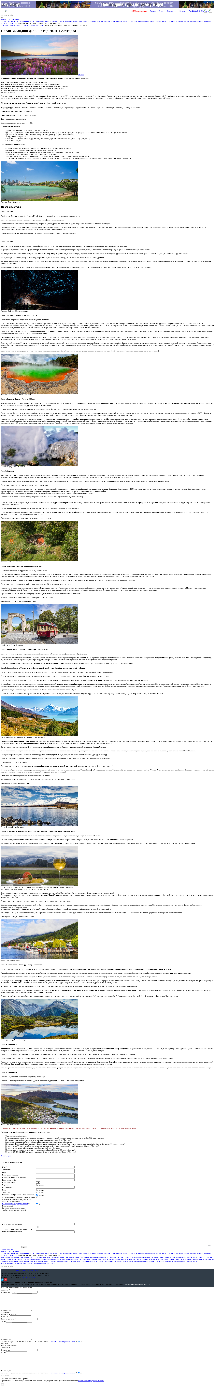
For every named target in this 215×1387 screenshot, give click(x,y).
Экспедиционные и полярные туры (67, 1261)
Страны (153, 11)
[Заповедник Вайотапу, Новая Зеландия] (39, 393)
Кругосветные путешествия (153, 1261)
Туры (161, 11)
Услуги (3, 1263)
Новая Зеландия (16, 25)
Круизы (139, 1257)
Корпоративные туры (107, 1257)
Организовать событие (126, 1259)
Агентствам (193, 11)
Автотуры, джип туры (175, 1259)
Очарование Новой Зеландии (46, 21)
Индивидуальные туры (59, 1257)
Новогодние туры (43, 1257)
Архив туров (192, 1261)
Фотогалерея (6, 1156)
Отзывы (182, 11)
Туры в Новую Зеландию (10, 19)
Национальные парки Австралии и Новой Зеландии (163, 21)
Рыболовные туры (26, 1261)
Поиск (17, 1270)
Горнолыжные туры (109, 1259)
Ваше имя (5, 1290)
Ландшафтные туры (103, 1261)
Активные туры (95, 1259)
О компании (171, 11)
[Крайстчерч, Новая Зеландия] (39, 644)
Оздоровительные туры (10, 1261)
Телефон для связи (8, 1292)
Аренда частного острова (145, 1259)
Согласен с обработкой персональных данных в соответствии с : (39, 1342)
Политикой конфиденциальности (15, 1204)
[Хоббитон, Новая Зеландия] (39, 560)
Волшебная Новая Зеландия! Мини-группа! (17, 21)
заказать (81, 75)
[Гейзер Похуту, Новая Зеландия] (39, 465)
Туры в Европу (161, 1259)
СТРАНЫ (4, 25)
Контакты (205, 11)
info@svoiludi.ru (29, 1277)
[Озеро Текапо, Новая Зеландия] (39, 825)
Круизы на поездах (185, 1257)
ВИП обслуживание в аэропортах (42, 1263)
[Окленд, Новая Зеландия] (39, 200)
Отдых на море (129, 1257)
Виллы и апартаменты (119, 1261)
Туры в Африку (12, 1259)
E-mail (3, 1321)
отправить (5, 1375)
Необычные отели (136, 1261)
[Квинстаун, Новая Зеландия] (39, 959)
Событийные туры (88, 1261)
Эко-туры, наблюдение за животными (199, 1259)
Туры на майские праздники (176, 1261)
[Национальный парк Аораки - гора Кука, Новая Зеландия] (39, 736)
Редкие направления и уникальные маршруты (160, 1257)
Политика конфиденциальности (137, 1284)
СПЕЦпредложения (139, 11)
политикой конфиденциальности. (91, 1381)
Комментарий (6, 1310)
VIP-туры (120, 1257)
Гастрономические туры (49, 1259)
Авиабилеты (11, 1263)
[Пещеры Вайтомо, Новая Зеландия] (39, 309)
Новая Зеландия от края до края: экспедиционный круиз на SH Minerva (85, 21)
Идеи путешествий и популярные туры (84, 1257)
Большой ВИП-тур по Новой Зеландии (128, 21)
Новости (25, 1270)
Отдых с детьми (82, 1259)
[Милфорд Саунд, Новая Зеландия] (39, 1038)
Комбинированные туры (43, 1261)
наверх (209, 1245)
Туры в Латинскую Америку (29, 1259)
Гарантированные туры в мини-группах (20, 1257)
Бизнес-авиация (23, 1263)
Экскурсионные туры (67, 1259)
